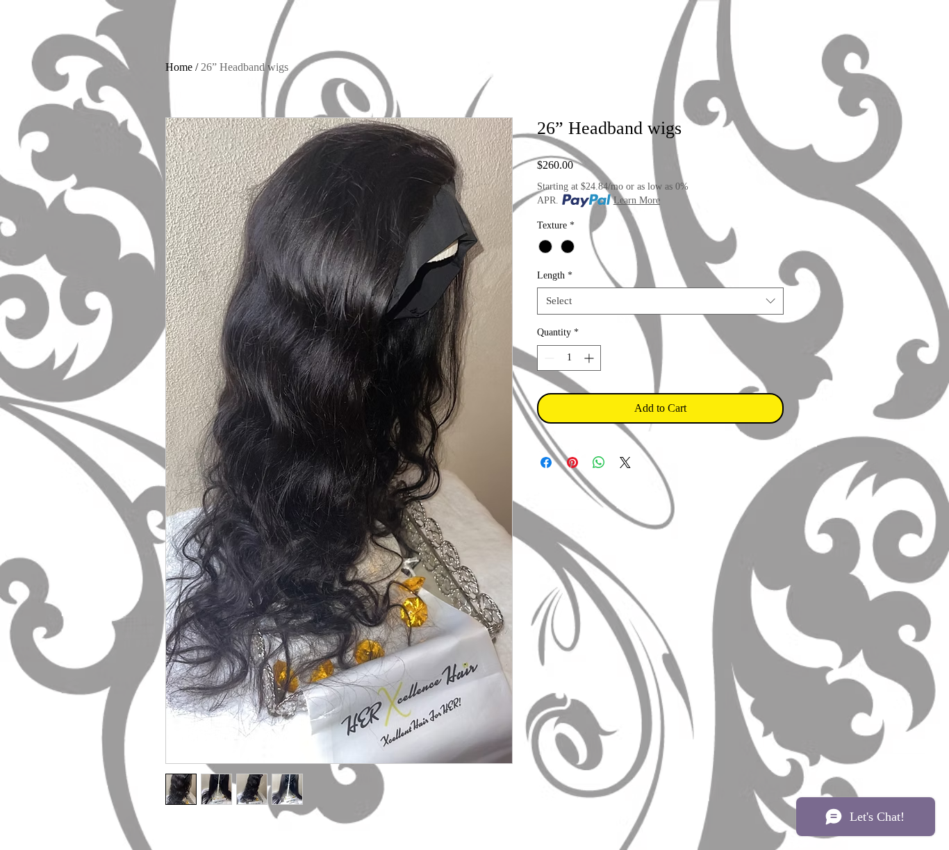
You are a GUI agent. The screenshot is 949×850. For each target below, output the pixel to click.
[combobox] (660, 301)
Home (178, 67)
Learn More (636, 200)
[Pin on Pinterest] (572, 462)
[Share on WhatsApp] (599, 462)
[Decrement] (547, 358)
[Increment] (590, 358)
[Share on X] (625, 462)
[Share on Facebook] (546, 462)
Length (554, 275)
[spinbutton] (568, 358)
